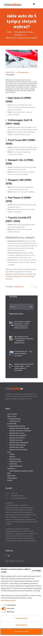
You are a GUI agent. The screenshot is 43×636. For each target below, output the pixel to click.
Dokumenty (13, 464)
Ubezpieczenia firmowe (17, 438)
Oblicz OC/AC (11, 416)
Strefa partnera (12, 478)
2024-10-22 (10, 72)
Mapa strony (11, 476)
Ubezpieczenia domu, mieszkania (20, 431)
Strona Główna (12, 414)
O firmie (11, 454)
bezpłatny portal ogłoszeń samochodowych (20, 276)
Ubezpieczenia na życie (17, 433)
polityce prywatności (8, 600)
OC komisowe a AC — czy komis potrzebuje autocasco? (23, 353)
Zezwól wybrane (21, 625)
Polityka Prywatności (15, 466)
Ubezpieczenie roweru (16, 447)
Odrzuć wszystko (21, 618)
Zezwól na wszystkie (21, 631)
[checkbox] (8, 605)
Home (9, 32)
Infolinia (8, 494)
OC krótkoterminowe (14, 419)
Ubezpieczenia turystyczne (17, 435)
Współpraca (11, 468)
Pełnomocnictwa (14, 459)
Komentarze (23, 73)
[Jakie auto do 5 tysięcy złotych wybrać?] (22, 59)
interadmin (10, 75)
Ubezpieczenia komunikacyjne (19, 428)
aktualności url (20, 35)
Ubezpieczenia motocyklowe (18, 442)
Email (7, 496)
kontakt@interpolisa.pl (17, 496)
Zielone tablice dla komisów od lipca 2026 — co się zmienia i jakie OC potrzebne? (24, 367)
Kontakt (9, 480)
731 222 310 (14, 494)
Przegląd (37, 570)
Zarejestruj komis (14, 421)
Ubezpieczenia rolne (16, 440)
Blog (8, 473)
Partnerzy (12, 457)
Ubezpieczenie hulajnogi (17, 445)
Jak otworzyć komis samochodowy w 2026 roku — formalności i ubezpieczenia (23, 339)
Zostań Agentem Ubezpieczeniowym (21, 471)
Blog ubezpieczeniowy (24, 32)
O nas (9, 452)
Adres (7, 498)
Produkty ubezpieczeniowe (16, 426)
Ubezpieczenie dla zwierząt (18, 449)
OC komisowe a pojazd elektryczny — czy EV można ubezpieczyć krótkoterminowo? (22, 324)
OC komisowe (11, 423)
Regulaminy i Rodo (15, 461)
